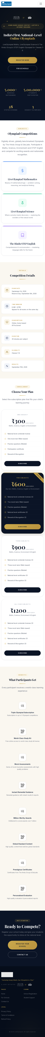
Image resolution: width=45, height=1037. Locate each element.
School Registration (30, 994)
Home (3, 994)
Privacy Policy (6, 1011)
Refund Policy (6, 1019)
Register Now (22, 60)
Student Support (29, 997)
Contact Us (22, 955)
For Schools (22, 68)
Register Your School (22, 945)
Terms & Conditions (7, 1015)
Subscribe (22, 463)
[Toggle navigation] (41, 4)
